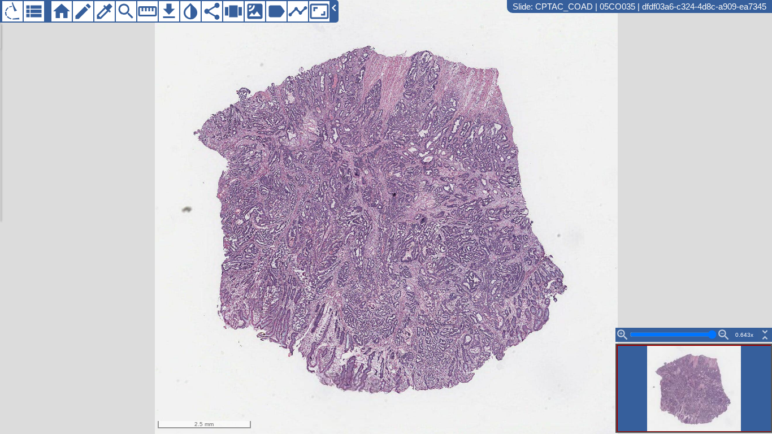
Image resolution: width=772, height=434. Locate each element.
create (83, 11)
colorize (104, 11)
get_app (169, 11)
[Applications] (12, 11)
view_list (34, 11)
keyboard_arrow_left (334, 8)
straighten (147, 11)
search (126, 11)
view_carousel (233, 11)
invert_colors (190, 11)
